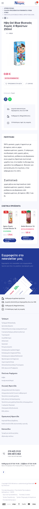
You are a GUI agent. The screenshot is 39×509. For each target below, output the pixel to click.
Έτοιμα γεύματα (7, 347)
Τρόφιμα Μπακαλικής (8, 323)
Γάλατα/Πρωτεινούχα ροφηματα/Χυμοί (14, 329)
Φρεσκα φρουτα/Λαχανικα (10, 359)
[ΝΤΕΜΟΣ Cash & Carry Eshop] (20, 3)
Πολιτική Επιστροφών (9, 500)
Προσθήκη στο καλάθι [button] (9, 240)
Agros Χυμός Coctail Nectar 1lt (9, 227)
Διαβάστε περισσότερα (27, 238)
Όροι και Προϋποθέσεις (10, 494)
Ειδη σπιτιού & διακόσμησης (11, 399)
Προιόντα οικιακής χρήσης (10, 396)
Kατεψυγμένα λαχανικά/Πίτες (11, 353)
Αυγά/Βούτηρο (6, 338)
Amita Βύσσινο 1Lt (28, 226)
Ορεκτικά (5, 344)
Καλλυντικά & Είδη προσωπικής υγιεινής (15, 424)
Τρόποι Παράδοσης (9, 497)
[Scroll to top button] (35, 500)
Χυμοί (6, 12)
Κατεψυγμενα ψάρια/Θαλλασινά (12, 356)
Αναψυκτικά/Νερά (7, 380)
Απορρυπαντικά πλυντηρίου (11, 390)
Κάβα (3, 377)
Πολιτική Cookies (24, 494)
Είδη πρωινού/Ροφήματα (10, 368)
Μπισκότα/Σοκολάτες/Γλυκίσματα (13, 365)
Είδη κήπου (5, 411)
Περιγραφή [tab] (9, 137)
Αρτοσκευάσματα (7, 326)
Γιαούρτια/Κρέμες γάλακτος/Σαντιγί (13, 332)
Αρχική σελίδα (9, 8)
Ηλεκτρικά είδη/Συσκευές (10, 408)
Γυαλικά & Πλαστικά (8, 405)
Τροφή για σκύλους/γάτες (10, 433)
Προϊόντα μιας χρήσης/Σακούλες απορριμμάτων (17, 402)
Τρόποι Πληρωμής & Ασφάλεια (26, 497)
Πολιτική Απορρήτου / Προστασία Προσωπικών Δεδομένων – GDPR (16, 491)
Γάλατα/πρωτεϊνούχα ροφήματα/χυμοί (18, 10)
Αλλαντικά (5, 341)
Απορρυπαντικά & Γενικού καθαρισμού (14, 393)
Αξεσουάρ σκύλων (7, 436)
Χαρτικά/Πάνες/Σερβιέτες (10, 421)
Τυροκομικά (5, 335)
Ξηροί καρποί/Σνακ (8, 362)
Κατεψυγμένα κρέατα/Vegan (11, 350)
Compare (30, 83)
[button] (13, 84)
